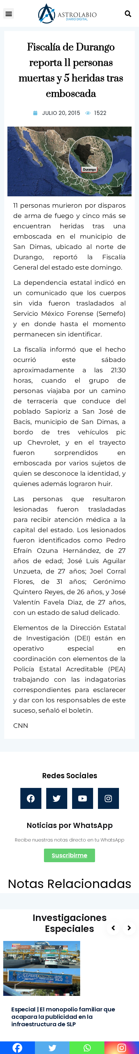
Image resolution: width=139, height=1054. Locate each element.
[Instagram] (108, 798)
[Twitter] (56, 798)
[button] (8, 13)
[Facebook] (30, 798)
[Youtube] (82, 798)
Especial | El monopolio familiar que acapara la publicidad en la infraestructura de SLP (63, 1016)
